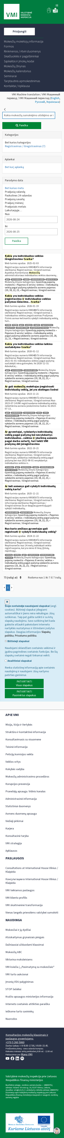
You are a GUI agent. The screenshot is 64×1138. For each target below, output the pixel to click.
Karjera (9, 828)
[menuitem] (23, 41)
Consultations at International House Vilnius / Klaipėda (31, 870)
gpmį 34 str (10, 328)
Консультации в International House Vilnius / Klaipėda (31, 881)
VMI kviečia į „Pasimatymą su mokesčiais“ (29, 967)
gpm (7, 279)
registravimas (47, 325)
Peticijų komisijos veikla (19, 754)
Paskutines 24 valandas (18, 195)
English (55, 98)
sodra (46, 413)
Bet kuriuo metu (14, 188)
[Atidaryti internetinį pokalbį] (56, 1130)
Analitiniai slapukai (19, 661)
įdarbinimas (26, 467)
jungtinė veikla (26, 513)
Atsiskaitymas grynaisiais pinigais (24, 937)
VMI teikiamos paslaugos (19, 890)
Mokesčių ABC (13, 952)
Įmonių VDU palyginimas (19, 982)
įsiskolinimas (16, 413)
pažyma (29, 325)
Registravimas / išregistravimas (25, 146)
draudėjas (9, 467)
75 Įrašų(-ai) (11, 578)
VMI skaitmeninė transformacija (24, 905)
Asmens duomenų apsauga (21, 814)
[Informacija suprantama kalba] (55, 12)
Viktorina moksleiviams (18, 960)
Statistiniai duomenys (18, 806)
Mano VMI (26, 1054)
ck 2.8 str (9, 558)
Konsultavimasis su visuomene (23, 739)
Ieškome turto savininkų (19, 1011)
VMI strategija (13, 843)
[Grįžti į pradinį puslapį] (4, 109)
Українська (52, 102)
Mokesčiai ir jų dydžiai (18, 930)
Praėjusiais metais (15, 207)
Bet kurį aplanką (14, 167)
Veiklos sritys (13, 762)
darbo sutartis (11, 470)
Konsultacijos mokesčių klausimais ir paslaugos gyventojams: (27, 1037)
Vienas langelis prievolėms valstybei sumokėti (31, 913)
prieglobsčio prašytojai (39, 328)
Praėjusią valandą (15, 192)
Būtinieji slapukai (18, 641)
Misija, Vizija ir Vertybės (18, 725)
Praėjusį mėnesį (14, 203)
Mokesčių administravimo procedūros (27, 777)
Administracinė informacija (21, 799)
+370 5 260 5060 (15, 1042)
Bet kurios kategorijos (18, 142)
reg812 (26, 279)
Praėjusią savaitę (15, 199)
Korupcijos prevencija (17, 784)
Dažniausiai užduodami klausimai (24, 945)
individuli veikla (22, 328)
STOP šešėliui (13, 989)
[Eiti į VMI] (18, 12)
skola (39, 413)
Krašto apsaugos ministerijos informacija (29, 997)
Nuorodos (11, 1019)
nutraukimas (16, 279)
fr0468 (8, 325)
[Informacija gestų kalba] (49, 12)
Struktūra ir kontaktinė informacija (25, 732)
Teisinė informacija (16, 747)
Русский (40, 102)
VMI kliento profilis (16, 898)
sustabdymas (17, 370)
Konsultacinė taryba (17, 836)
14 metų (9, 555)
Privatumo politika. (26, 636)
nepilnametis (33, 555)
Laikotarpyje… (13, 210)
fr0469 (15, 325)
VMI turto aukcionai (16, 974)
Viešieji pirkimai (14, 821)
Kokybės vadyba (14, 769)
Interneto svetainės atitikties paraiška (27, 1004)
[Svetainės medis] (57, 6)
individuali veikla (37, 279)
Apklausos (11, 851)
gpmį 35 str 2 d (51, 279)
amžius (17, 555)
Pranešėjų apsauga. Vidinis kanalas (25, 791)
